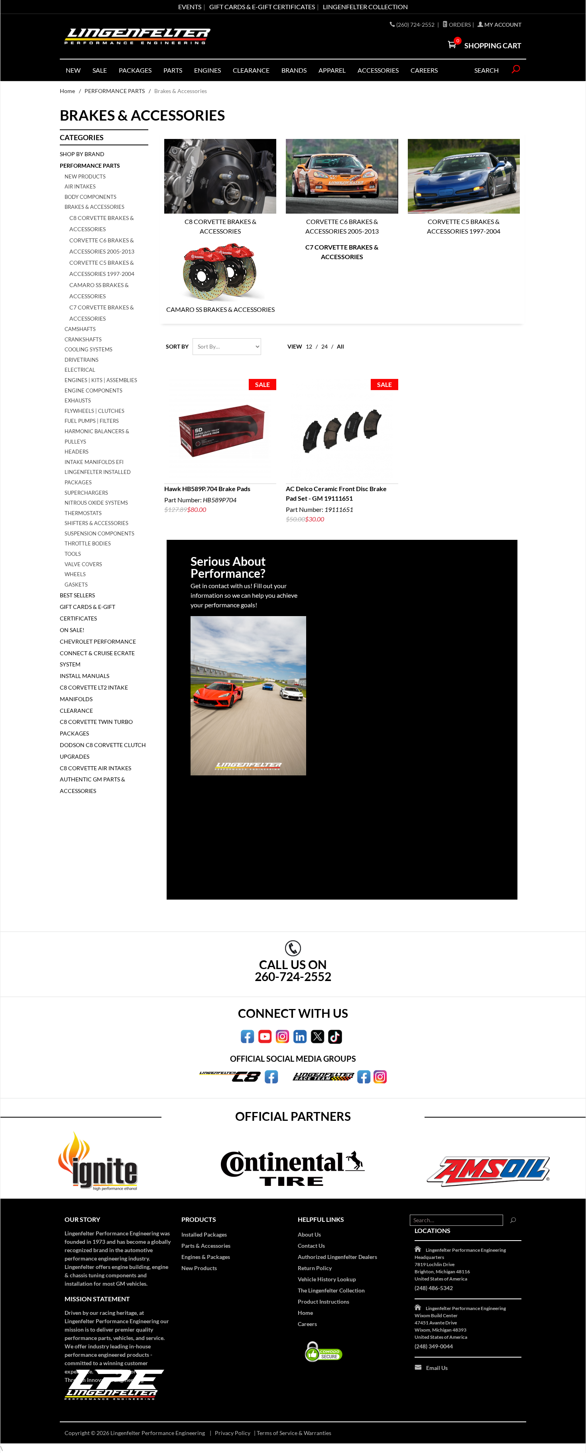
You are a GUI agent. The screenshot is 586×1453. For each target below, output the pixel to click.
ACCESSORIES (378, 70)
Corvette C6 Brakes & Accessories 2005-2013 (342, 226)
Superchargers (86, 493)
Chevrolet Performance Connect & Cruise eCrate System (98, 653)
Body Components (90, 197)
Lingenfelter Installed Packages (98, 477)
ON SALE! (72, 629)
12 (309, 346)
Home (67, 90)
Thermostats (83, 513)
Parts (172, 70)
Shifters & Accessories (96, 523)
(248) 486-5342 (434, 1288)
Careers (307, 1323)
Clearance (251, 70)
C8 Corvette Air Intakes (95, 768)
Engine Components (93, 390)
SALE (99, 70)
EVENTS (189, 6)
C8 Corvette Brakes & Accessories (220, 226)
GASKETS (76, 584)
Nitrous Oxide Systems (96, 503)
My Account (502, 24)
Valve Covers (83, 564)
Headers (76, 451)
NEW (73, 70)
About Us (309, 1234)
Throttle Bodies (88, 543)
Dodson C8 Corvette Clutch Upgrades (103, 750)
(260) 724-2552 (416, 24)
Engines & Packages (205, 1256)
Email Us (437, 1367)
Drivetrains (81, 360)
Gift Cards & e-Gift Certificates (262, 6)
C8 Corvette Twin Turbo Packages (96, 727)
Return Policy (315, 1268)
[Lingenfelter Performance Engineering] (137, 36)
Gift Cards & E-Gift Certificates (87, 612)
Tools (73, 554)
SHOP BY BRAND (82, 154)
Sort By (177, 346)
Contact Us (311, 1245)
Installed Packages (204, 1234)
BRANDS (294, 70)
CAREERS (424, 70)
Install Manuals (84, 675)
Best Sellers (77, 595)
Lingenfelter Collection (365, 6)
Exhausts (78, 400)
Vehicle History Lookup (327, 1279)
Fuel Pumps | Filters (92, 421)
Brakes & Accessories (94, 207)
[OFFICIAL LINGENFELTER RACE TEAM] (364, 1076)
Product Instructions (323, 1301)
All (340, 346)
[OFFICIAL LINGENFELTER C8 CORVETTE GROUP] (271, 1076)
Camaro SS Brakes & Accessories (220, 309)
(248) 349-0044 (434, 1346)
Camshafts (80, 329)
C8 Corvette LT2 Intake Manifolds (94, 693)
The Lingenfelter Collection (331, 1290)
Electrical (80, 370)
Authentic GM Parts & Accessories (92, 785)
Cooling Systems (88, 349)
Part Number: (207, 499)
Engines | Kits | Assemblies (101, 380)
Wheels (75, 574)
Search (486, 70)
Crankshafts (83, 339)
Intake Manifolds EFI (94, 462)
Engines (207, 70)
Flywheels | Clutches (94, 411)
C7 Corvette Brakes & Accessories (341, 251)
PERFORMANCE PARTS (115, 90)
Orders (459, 24)
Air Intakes (80, 186)
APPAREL (332, 70)
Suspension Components (99, 533)
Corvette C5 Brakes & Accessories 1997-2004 (463, 226)
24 (324, 346)
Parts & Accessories (205, 1245)
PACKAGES (135, 70)
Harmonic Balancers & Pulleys (97, 436)
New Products (85, 176)
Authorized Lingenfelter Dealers (337, 1256)
